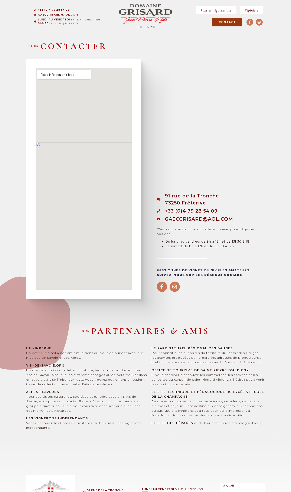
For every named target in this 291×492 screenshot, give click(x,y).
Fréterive (145, 27)
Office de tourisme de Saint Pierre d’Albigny (200, 370)
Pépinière (251, 10)
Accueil (228, 485)
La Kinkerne (39, 348)
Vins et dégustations (216, 10)
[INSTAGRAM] (259, 22)
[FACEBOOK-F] (249, 22)
